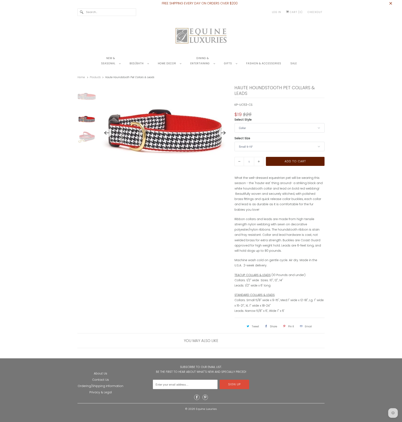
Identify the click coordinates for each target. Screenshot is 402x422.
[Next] (223, 132)
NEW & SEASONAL (109, 60)
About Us (100, 373)
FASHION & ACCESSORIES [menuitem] (263, 63)
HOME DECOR (168, 63)
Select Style (243, 119)
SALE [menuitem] (293, 63)
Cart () (296, 12)
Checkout (315, 12)
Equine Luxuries (206, 409)
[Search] (81, 12)
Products (96, 77)
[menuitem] (113, 60)
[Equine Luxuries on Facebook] (197, 397)
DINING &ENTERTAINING (200, 60)
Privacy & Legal (100, 392)
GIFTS (229, 63)
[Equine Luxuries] (201, 36)
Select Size (242, 138)
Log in (276, 12)
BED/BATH (137, 63)
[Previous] (106, 132)
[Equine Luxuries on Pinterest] (205, 397)
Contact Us (100, 380)
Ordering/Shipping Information (100, 386)
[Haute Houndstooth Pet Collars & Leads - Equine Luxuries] (165, 133)
